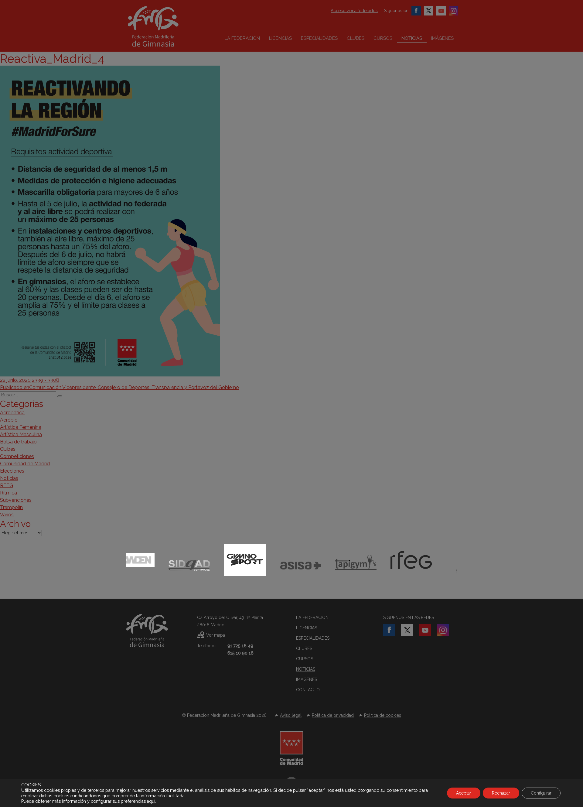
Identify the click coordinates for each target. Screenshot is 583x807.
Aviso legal (291, 715)
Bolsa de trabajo (18, 442)
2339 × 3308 (45, 380)
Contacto (308, 689)
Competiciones (17, 456)
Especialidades (319, 38)
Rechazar (501, 793)
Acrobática (12, 412)
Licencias (280, 38)
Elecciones (12, 471)
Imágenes (442, 38)
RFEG (6, 485)
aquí (151, 801)
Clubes (355, 38)
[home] (166, 26)
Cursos (382, 38)
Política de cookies (382, 715)
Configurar (541, 793)
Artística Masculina (21, 434)
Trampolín (11, 507)
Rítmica (8, 493)
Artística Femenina (20, 427)
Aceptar (463, 793)
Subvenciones (16, 500)
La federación (242, 38)
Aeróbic (8, 420)
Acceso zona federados (354, 10)
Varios (7, 515)
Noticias (411, 38)
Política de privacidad (333, 715)
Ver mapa (215, 635)
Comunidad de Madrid (25, 464)
